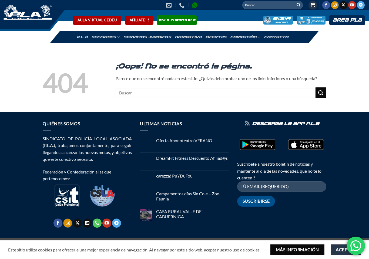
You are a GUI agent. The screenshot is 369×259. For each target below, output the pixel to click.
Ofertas (215, 37)
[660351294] (182, 5)
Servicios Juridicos (147, 37)
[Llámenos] (97, 223)
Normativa (188, 37)
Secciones (103, 37)
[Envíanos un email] (87, 223)
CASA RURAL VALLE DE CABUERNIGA (179, 214)
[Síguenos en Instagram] (335, 5)
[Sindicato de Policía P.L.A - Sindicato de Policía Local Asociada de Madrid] (26, 12)
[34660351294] (195, 5)
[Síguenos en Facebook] (326, 5)
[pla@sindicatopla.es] (169, 5)
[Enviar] (298, 5)
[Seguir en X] (343, 5)
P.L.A (82, 37)
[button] (312, 5)
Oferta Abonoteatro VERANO (184, 140)
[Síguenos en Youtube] (352, 5)
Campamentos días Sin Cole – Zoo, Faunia (188, 196)
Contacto (276, 37)
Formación (243, 37)
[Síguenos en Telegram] (361, 5)
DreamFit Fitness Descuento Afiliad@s (192, 158)
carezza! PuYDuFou (174, 175)
